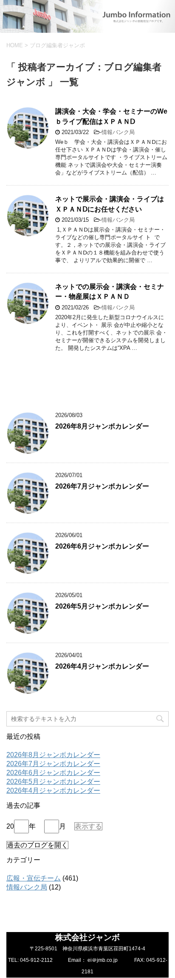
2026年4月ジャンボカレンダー (102, 666)
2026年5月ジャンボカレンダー (102, 606)
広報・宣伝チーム (33, 878)
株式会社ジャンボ (87, 937)
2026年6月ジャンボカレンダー (102, 546)
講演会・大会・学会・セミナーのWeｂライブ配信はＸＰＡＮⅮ (111, 116)
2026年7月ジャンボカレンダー (102, 486)
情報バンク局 (118, 132)
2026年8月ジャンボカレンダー (102, 426)
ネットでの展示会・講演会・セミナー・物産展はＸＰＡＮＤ (109, 291)
